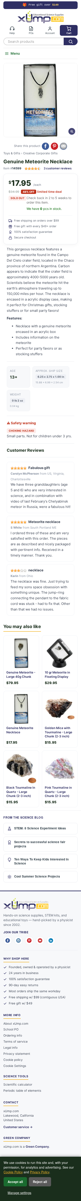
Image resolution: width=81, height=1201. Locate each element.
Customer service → (18, 1127)
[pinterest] (29, 940)
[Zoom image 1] (40, 100)
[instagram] (18, 940)
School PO (10, 1029)
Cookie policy (13, 1060)
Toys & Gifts (11, 153)
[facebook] (7, 940)
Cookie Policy (13, 1172)
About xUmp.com (15, 1023)
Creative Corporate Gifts (40, 153)
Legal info (10, 1047)
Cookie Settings (14, 1066)
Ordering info (12, 1035)
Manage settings (19, 1192)
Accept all (15, 1181)
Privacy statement (16, 1053)
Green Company (37, 1146)
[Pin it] (54, 146)
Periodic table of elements (22, 1090)
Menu (15, 53)
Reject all (40, 1181)
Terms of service (15, 1041)
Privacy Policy (39, 1172)
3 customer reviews (58, 168)
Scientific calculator (17, 1084)
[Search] (71, 41)
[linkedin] (51, 940)
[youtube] (40, 940)
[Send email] (63, 146)
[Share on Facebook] (45, 146)
